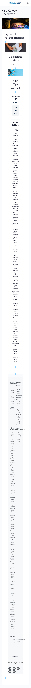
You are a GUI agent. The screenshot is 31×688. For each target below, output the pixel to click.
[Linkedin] (9, 668)
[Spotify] (14, 671)
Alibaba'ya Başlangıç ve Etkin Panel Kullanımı (15, 173)
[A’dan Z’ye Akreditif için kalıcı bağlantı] (15, 72)
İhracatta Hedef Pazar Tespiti (15, 343)
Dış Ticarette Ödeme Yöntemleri (15, 60)
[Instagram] (18, 668)
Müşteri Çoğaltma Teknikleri (15, 274)
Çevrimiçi (15, 102)
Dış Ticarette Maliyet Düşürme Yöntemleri (15, 231)
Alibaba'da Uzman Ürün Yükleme (15, 161)
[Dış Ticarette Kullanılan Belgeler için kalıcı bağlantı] (15, 23)
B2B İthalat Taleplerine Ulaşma (15, 218)
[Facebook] (9, 671)
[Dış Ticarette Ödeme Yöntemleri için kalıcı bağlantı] (15, 47)
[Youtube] (14, 668)
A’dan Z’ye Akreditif (15, 84)
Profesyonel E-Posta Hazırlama (15, 208)
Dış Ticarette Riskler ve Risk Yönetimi (15, 323)
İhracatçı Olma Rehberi (15, 251)
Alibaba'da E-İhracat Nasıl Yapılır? (15, 181)
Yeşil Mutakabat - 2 (15, 135)
